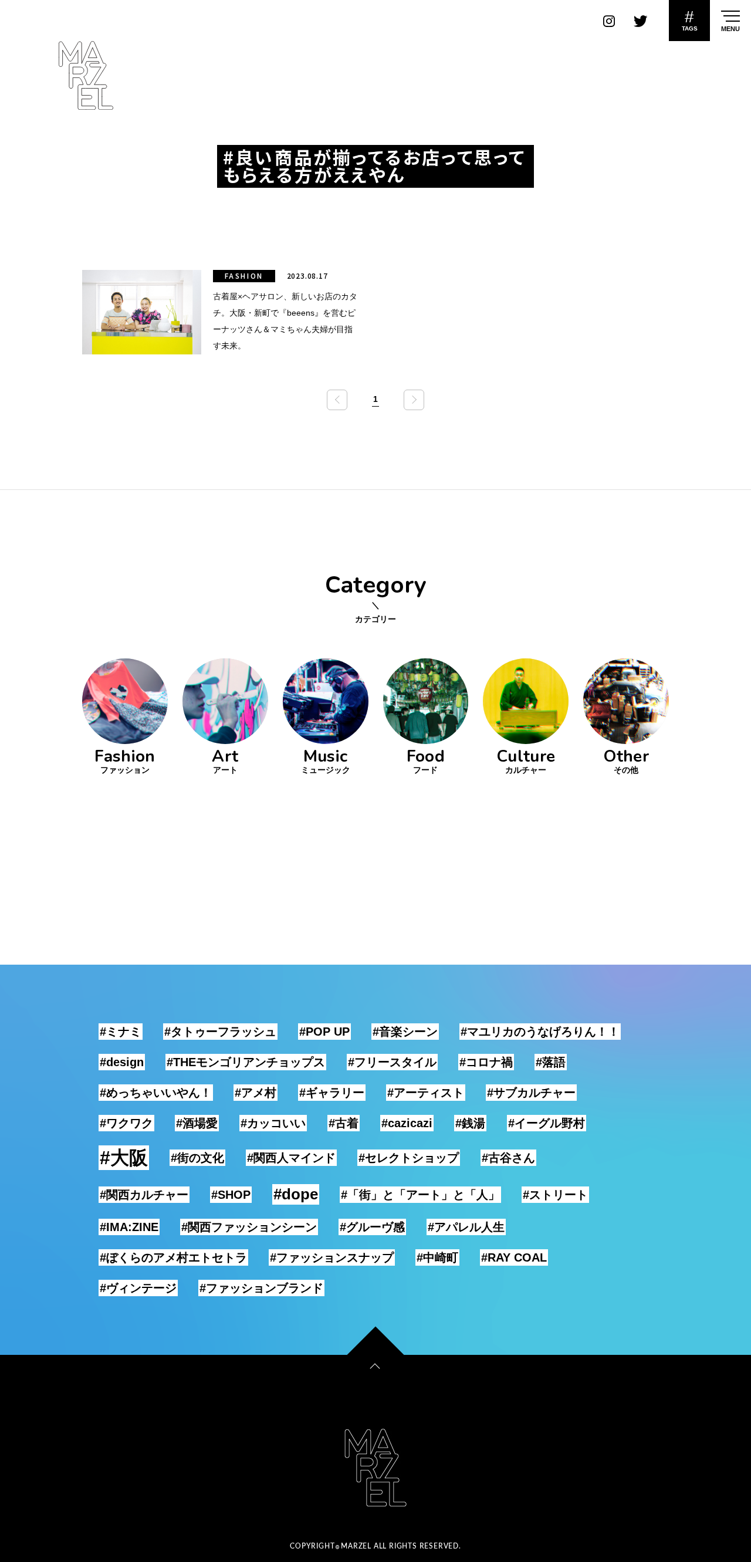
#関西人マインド (291, 1157)
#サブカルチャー (531, 1092)
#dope (295, 1194)
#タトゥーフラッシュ (220, 1031)
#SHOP (231, 1194)
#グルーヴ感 (372, 1226)
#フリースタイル (392, 1062)
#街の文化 (197, 1157)
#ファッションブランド (261, 1288)
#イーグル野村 (546, 1123)
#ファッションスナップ (332, 1257)
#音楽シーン (405, 1031)
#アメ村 (255, 1092)
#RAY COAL (514, 1257)
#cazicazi (406, 1123)
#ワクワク (126, 1123)
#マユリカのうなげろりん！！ (540, 1031)
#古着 (343, 1123)
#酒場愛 (197, 1123)
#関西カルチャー (144, 1194)
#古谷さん (508, 1157)
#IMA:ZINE (129, 1226)
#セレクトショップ (408, 1157)
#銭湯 (470, 1123)
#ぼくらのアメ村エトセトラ (173, 1257)
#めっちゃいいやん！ (156, 1092)
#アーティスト (425, 1092)
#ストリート (555, 1194)
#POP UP (324, 1031)
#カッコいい (273, 1123)
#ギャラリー (331, 1092)
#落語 (551, 1062)
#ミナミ (120, 1031)
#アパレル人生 (466, 1226)
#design (122, 1062)
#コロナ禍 (486, 1062)
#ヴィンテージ (138, 1288)
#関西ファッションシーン (249, 1226)
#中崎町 (437, 1257)
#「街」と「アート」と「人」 (420, 1194)
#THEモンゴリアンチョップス (246, 1062)
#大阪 (124, 1157)
